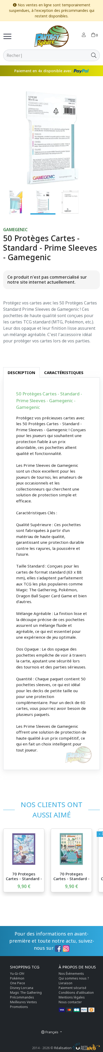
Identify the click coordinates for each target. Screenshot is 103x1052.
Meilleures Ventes (23, 1002)
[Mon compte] (83, 35)
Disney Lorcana (21, 988)
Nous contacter (70, 1002)
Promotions (19, 1007)
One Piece (17, 983)
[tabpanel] (51, 574)
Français (52, 1032)
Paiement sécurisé (72, 988)
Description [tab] (21, 372)
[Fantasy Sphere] (51, 36)
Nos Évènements (71, 973)
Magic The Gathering (26, 992)
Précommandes (22, 997)
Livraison (65, 983)
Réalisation (63, 1047)
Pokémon (17, 978)
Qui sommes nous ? (74, 978)
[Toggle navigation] (7, 36)
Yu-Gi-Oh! (17, 973)
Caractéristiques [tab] (63, 372)
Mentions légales (72, 997)
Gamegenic (15, 229)
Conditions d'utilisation (76, 992)
